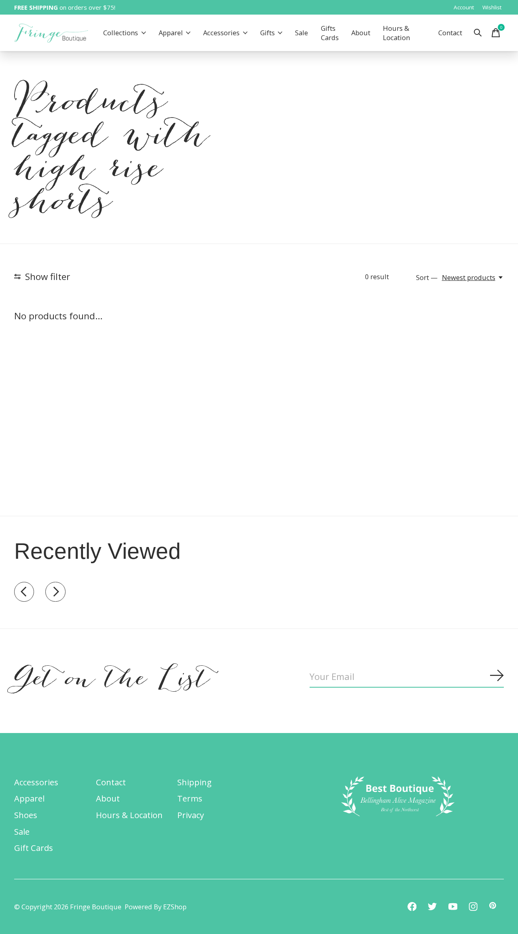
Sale (301, 33)
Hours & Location (396, 33)
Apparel (171, 33)
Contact (450, 33)
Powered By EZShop (156, 906)
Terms (189, 798)
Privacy (190, 815)
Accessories (221, 33)
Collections (120, 33)
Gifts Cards (330, 33)
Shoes (25, 815)
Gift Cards (33, 847)
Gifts (267, 33)
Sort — (426, 277)
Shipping (194, 782)
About (360, 33)
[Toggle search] (478, 33)
